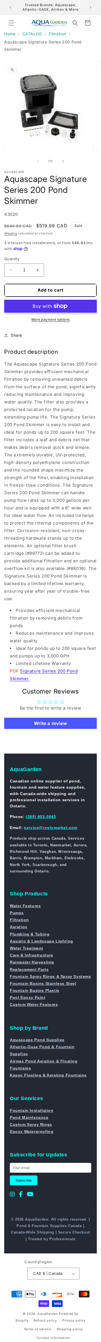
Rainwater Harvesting (32, 962)
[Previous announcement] (10, 7)
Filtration (57, 33)
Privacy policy (74, 1320)
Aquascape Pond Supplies (37, 1040)
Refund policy (45, 1320)
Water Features (25, 906)
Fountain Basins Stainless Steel (43, 983)
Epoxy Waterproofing (31, 1131)
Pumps (17, 913)
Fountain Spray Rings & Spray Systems (50, 976)
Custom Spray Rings (31, 1124)
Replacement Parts (29, 969)
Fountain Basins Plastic (34, 990)
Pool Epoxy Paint (27, 997)
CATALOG (32, 33)
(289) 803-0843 (41, 816)
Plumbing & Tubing (29, 934)
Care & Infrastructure (31, 955)
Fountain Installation (32, 1110)
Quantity (11, 259)
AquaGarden (47, 1314)
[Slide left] (38, 161)
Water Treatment (26, 948)
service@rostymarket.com (50, 827)
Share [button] (16, 335)
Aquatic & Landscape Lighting (41, 941)
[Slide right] (63, 161)
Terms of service (37, 1329)
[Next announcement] (90, 7)
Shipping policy (70, 1329)
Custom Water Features (34, 1004)
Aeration (18, 927)
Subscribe (23, 1180)
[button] (11, 23)
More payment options (50, 319)
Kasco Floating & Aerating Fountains (48, 1075)
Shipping (10, 233)
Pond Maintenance (29, 1117)
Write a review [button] (50, 723)
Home (9, 33)
